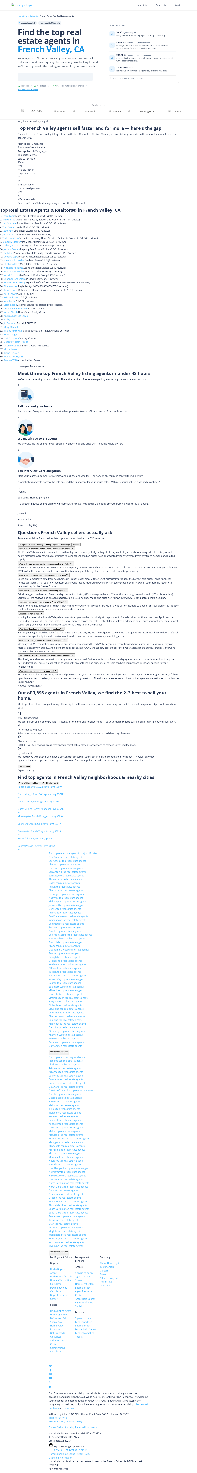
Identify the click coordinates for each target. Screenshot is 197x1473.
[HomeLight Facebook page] (50, 1370)
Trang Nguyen (11, 353)
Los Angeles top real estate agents (67, 860)
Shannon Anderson (14, 278)
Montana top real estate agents (66, 1157)
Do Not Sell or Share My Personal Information (73, 1427)
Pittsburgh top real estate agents (67, 1031)
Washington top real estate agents (67, 964)
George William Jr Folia (16, 341)
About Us (142, 5)
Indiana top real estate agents (65, 1112)
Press (103, 1274)
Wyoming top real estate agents (66, 1245)
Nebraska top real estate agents (66, 1160)
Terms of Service (58, 1417)
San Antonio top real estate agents (67, 871)
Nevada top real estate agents (65, 1164)
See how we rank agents (28, 89)
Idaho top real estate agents (64, 1105)
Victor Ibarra (10, 349)
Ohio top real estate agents (63, 1190)
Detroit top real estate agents (65, 1027)
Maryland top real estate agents (66, 1134)
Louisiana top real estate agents (66, 1127)
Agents (56, 544)
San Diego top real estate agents (66, 875)
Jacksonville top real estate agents (67, 905)
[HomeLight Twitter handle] (50, 1366)
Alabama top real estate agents (66, 1060)
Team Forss (8, 216)
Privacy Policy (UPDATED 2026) (65, 1421)
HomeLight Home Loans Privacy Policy (69, 1453)
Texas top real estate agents (64, 1220)
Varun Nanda (11, 312)
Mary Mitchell (11, 327)
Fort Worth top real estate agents (67, 938)
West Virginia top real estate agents (68, 1238)
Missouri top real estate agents (65, 1153)
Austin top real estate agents (64, 886)
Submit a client (83, 1287)
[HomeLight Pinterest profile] (50, 1383)
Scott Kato (8, 230)
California (34, 16)
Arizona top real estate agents (65, 1068)
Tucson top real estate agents (65, 971)
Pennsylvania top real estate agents (68, 1201)
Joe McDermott (12, 275)
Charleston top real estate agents (67, 1016)
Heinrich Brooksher (14, 260)
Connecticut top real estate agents (67, 1083)
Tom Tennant (11, 290)
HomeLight (22, 16)
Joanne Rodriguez (13, 356)
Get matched (24, 767)
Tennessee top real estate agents (67, 1216)
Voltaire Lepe (11, 256)
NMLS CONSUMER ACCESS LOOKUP (68, 1450)
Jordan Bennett (12, 249)
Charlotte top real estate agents (66, 890)
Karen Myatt (10, 293)
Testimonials (107, 1266)
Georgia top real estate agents (65, 1097)
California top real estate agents (66, 1075)
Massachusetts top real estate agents (69, 1138)
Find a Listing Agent (60, 1310)
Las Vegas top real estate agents (66, 894)
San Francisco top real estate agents (68, 916)
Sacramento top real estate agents (67, 975)
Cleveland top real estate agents (66, 1008)
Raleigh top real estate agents (65, 957)
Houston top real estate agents (66, 868)
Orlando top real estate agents (65, 960)
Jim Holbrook (9, 219)
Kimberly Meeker (11, 241)
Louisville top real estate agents (66, 994)
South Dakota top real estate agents (68, 1212)
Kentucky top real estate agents (66, 1123)
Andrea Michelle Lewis (16, 316)
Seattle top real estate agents (65, 931)
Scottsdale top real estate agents (67, 942)
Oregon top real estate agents (65, 1197)
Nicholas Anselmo (13, 267)
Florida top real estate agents (65, 1094)
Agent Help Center (85, 1298)
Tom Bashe (8, 227)
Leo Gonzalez (9, 223)
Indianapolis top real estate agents (67, 920)
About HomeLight (109, 1263)
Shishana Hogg (12, 264)
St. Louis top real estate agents (65, 1005)
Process (76, 544)
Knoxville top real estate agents (66, 1034)
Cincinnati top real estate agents (66, 1012)
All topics (23, 544)
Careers (104, 1270)
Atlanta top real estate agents (65, 912)
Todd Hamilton (10, 238)
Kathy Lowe (10, 319)
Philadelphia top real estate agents (68, 901)
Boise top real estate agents (64, 1038)
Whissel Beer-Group (15, 282)
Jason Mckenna (12, 345)
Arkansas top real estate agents (66, 1071)
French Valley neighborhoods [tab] (31, 783)
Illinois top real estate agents (64, 1108)
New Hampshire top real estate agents (70, 1168)
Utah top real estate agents (63, 1223)
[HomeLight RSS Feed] (50, 1387)
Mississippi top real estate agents (67, 1149)
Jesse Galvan (9, 234)
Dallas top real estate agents (64, 883)
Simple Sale (56, 1322)
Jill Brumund (10, 323)
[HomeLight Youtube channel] (50, 1378)
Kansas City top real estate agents (67, 979)
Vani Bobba (10, 301)
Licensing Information (60, 1457)
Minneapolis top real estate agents (67, 1023)
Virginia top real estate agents (65, 1231)
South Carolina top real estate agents (69, 1208)
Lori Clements (11, 338)
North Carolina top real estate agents (69, 1183)
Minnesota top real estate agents (67, 1146)
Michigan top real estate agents (66, 1142)
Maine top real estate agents (64, 1131)
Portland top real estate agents (66, 927)
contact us (68, 1408)
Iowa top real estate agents (63, 1116)
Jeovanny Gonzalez (14, 271)
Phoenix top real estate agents (65, 879)
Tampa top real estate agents (65, 953)
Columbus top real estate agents (66, 923)
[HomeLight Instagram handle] (50, 1374)
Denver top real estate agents (65, 908)
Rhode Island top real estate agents (68, 1205)
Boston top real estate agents (65, 983)
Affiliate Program (109, 1278)
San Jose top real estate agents (65, 1001)
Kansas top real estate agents (65, 1120)
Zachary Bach (9, 245)
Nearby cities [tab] (52, 783)
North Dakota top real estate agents (68, 1186)
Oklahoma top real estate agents (66, 1194)
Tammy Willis (11, 360)
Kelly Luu (8, 253)
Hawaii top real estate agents (64, 1101)
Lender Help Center (85, 1329)
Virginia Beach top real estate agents (69, 997)
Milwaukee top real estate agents (67, 990)
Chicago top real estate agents (65, 864)
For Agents (161, 5)
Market (32, 544)
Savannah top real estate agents (66, 1042)
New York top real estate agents (66, 857)
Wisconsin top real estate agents (66, 1242)
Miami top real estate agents (64, 945)
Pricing (40, 544)
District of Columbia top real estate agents (72, 1090)
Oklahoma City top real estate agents (69, 949)
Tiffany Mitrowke (13, 330)
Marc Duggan (11, 334)
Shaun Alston (11, 286)
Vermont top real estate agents (66, 1227)
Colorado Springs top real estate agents (70, 934)
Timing (48, 544)
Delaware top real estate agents (66, 1086)
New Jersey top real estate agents (67, 1171)
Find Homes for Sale (61, 1276)
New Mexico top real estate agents (67, 1175)
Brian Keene (10, 304)
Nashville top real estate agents (66, 897)
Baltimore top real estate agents (66, 986)
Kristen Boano (11, 297)
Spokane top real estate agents (65, 1020)
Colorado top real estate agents (66, 1079)
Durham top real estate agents (65, 1045)
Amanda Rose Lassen (15, 308)
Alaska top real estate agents (64, 1064)
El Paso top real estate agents (65, 968)
